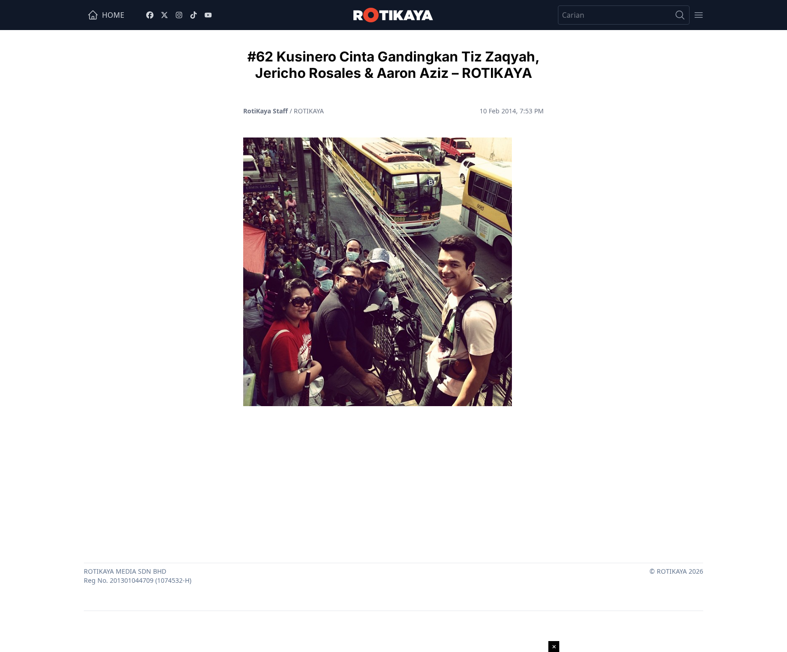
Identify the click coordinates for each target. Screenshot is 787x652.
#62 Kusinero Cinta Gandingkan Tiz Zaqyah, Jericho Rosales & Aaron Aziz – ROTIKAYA (393, 64)
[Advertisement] (393, 481)
